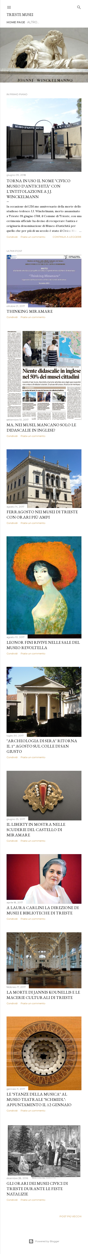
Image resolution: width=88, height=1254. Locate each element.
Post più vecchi (70, 1216)
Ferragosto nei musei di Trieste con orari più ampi (42, 514)
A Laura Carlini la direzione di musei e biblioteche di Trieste (43, 910)
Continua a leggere (67, 236)
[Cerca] (79, 6)
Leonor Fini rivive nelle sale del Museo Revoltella (43, 645)
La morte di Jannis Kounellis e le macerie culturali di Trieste (43, 995)
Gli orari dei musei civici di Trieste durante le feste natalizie (37, 1189)
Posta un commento (33, 236)
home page (16, 22)
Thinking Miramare (30, 311)
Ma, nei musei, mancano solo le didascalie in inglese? (41, 427)
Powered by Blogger (47, 1241)
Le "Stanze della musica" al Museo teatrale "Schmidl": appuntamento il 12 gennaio (39, 1099)
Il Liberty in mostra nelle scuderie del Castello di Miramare (36, 830)
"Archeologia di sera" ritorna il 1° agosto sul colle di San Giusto (42, 746)
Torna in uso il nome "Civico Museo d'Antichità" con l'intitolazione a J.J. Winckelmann (38, 188)
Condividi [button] (12, 236)
